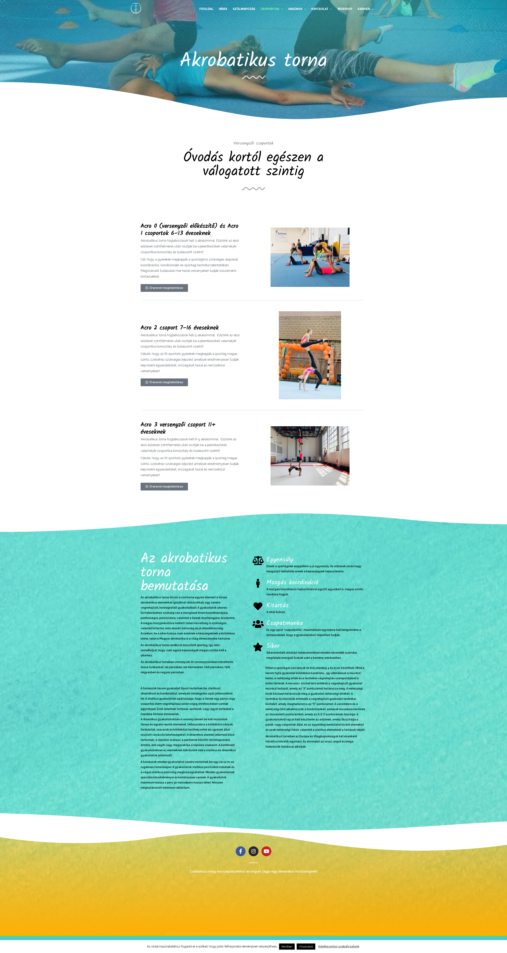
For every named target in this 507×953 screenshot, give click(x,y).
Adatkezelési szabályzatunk (338, 946)
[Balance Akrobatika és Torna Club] (136, 8)
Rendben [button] (286, 946)
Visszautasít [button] (306, 946)
